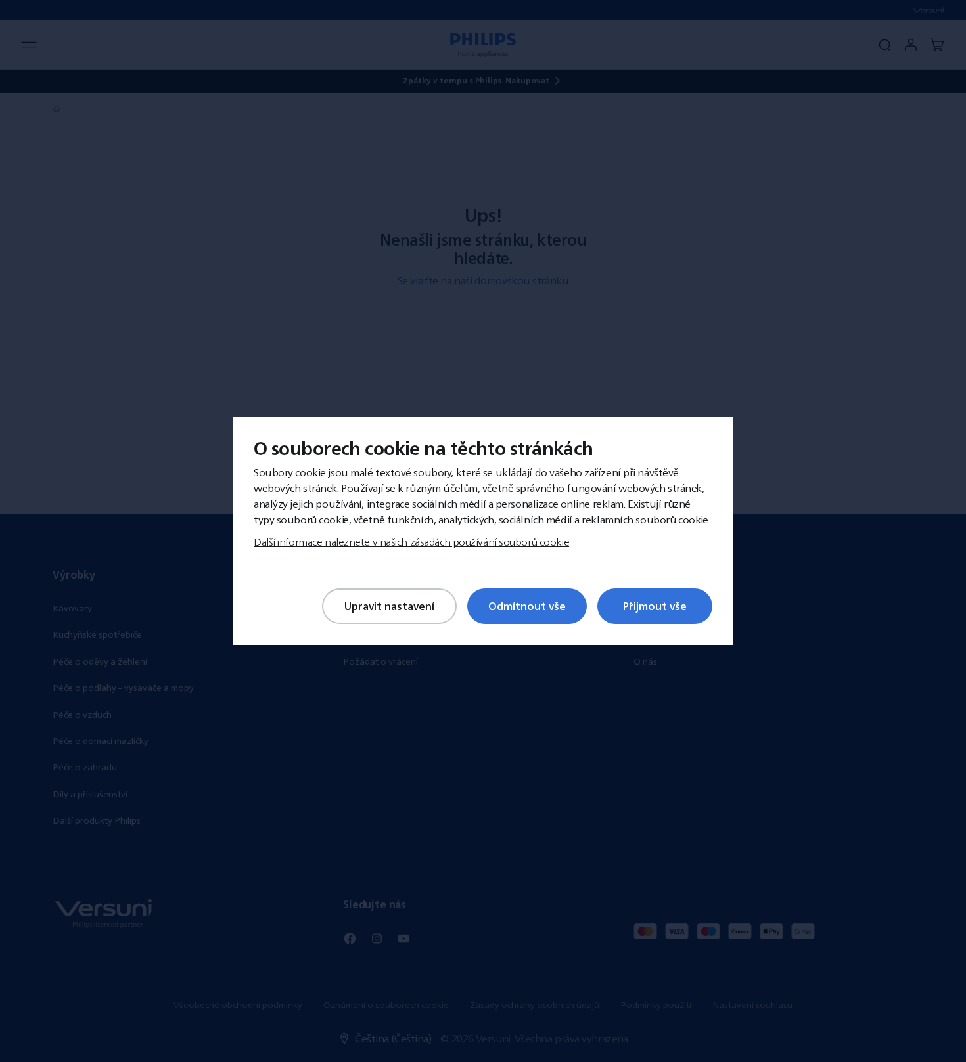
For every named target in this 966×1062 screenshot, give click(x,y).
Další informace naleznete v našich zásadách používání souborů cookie (411, 542)
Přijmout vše (655, 606)
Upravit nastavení (389, 606)
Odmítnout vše (527, 606)
